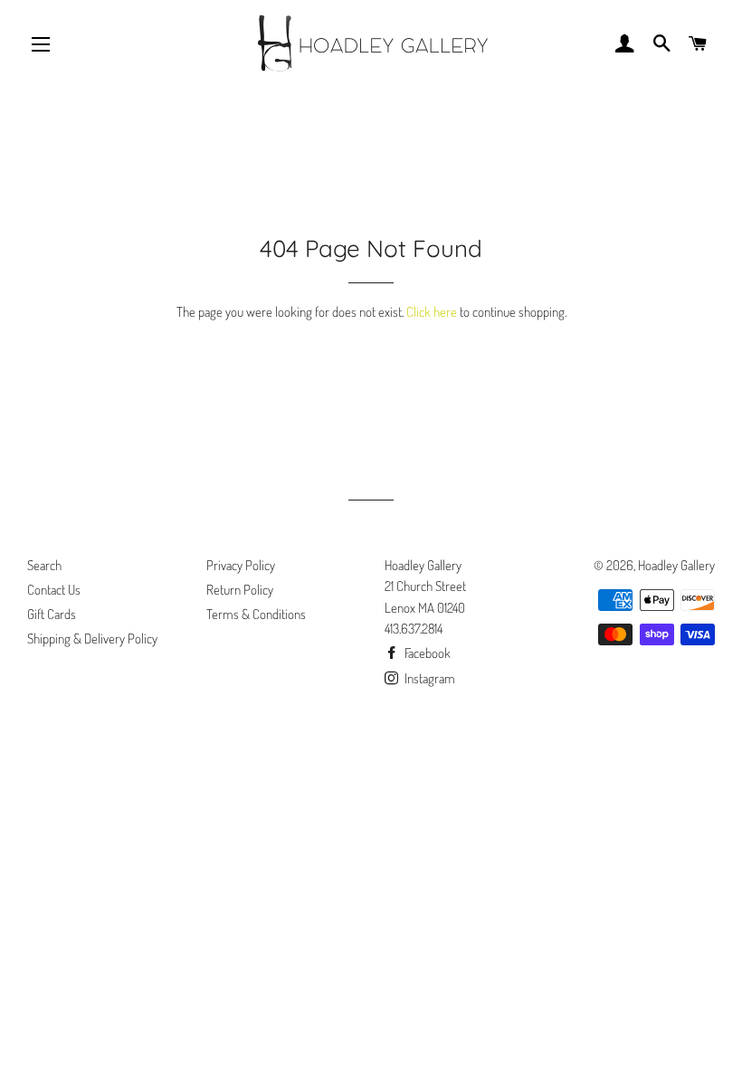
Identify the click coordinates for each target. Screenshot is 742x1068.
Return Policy (239, 589)
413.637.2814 (413, 628)
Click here (431, 311)
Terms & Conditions (256, 614)
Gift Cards (51, 614)
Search (44, 565)
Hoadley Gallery (676, 565)
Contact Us (54, 589)
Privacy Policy (240, 565)
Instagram (428, 678)
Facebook (426, 653)
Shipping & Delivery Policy (92, 638)
